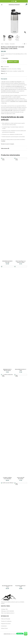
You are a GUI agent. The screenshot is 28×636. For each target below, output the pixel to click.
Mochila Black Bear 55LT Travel (7, 586)
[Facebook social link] (12, 1)
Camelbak (15, 71)
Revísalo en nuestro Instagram (7, 143)
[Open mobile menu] (1, 4)
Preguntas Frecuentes (6, 623)
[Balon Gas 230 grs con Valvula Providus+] (20, 209)
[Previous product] (23, 44)
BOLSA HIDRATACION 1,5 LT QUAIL (20, 370)
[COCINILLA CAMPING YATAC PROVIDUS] (7, 425)
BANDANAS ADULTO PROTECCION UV (7, 370)
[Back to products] (24, 44)
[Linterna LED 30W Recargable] (20, 425)
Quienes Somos (4, 628)
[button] (25, 22)
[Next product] (26, 44)
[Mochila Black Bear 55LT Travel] (7, 533)
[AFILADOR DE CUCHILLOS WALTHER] (7, 209)
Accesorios (12, 43)
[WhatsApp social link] (6, 73)
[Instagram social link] (14, 1)
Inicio (2, 43)
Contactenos (4, 626)
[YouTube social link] (16, 1)
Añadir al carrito (12, 61)
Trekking (19, 68)
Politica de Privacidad (5, 618)
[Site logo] (14, 4)
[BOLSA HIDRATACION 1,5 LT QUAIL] (20, 317)
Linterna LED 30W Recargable (20, 478)
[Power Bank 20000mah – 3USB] (20, 533)
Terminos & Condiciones (6, 621)
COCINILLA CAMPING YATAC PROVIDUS (7, 478)
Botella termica (9, 71)
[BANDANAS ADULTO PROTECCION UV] (7, 317)
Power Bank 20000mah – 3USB (20, 586)
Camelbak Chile (20, 71)
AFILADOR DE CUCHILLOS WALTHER (7, 262)
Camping (6, 43)
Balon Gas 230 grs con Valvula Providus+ (21, 262)
